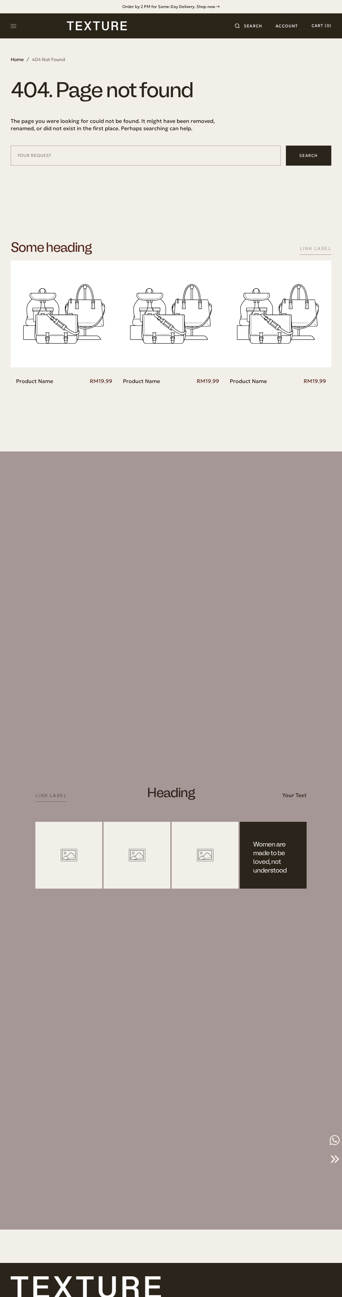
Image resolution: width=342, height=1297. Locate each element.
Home (17, 59)
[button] (248, 26)
